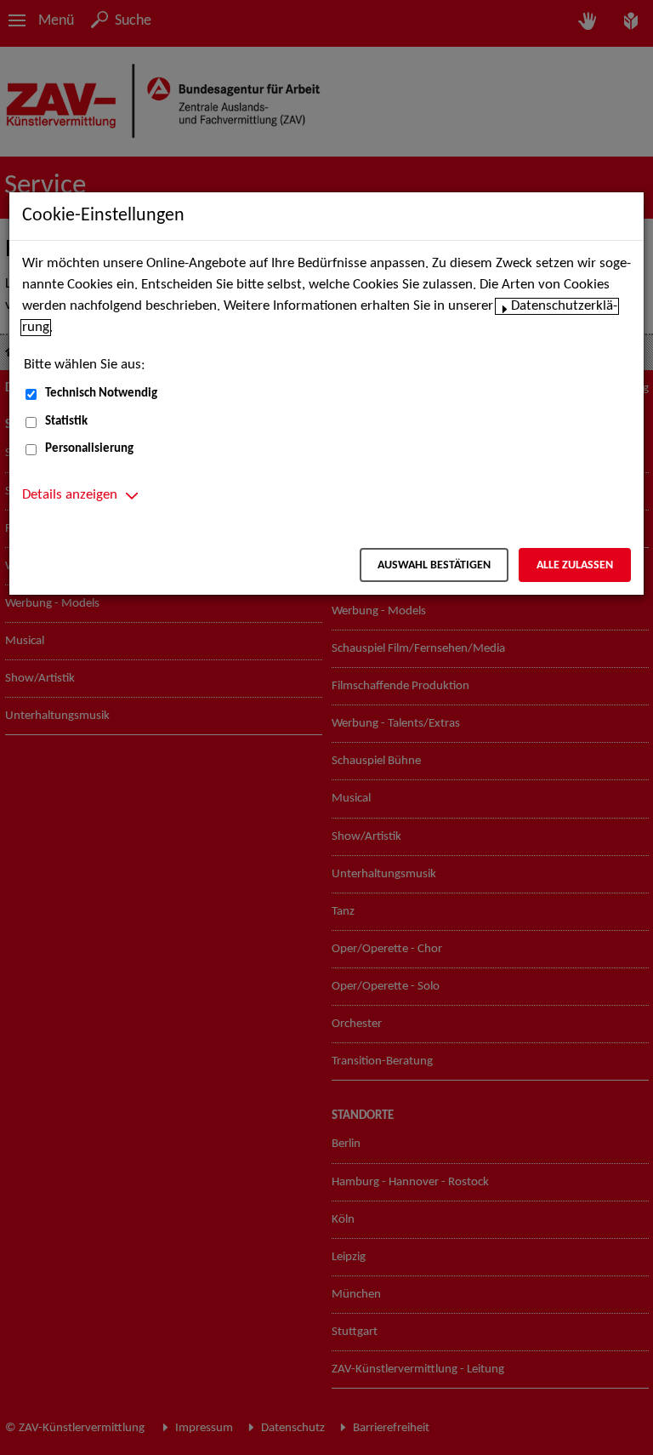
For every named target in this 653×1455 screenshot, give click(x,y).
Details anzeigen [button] (69, 495)
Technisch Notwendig (101, 393)
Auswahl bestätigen (434, 565)
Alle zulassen (575, 565)
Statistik (66, 421)
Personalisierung (89, 448)
